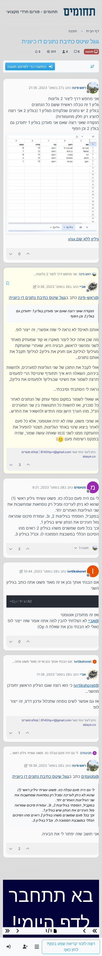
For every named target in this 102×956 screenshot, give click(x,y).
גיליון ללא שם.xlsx (83, 238)
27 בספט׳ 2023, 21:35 (45, 88)
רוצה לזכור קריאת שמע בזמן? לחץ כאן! (71, 947)
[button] (37, 947)
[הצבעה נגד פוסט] (10, 254)
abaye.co (89, 456)
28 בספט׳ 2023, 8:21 (48, 487)
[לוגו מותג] (79, 12)
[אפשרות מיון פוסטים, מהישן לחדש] (92, 67)
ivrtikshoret (76, 571)
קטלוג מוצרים (30, 452)
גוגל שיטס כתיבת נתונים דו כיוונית (37, 297)
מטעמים (80, 487)
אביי (82, 287)
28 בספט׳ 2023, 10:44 (40, 571)
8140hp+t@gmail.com (56, 452)
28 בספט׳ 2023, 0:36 (53, 287)
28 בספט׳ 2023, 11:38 (53, 674)
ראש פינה (79, 88)
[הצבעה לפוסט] (28, 254)
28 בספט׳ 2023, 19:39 (45, 765)
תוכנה (89, 51)
